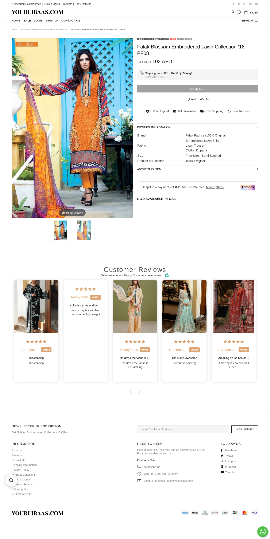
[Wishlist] (239, 12)
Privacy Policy (20, 469)
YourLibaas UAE (38, 12)
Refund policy (20, 489)
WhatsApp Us (151, 466)
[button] (132, 391)
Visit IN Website (21, 494)
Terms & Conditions (24, 474)
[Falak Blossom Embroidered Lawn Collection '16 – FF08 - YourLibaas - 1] (60, 230)
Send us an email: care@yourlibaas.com (168, 480)
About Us (17, 450)
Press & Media (21, 479)
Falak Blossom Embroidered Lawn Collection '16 (43, 29)
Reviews (17, 455)
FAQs (200, 449)
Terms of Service (22, 484)
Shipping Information (24, 465)
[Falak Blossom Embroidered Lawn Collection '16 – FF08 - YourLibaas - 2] (84, 230)
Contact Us (18, 460)
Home (14, 29)
